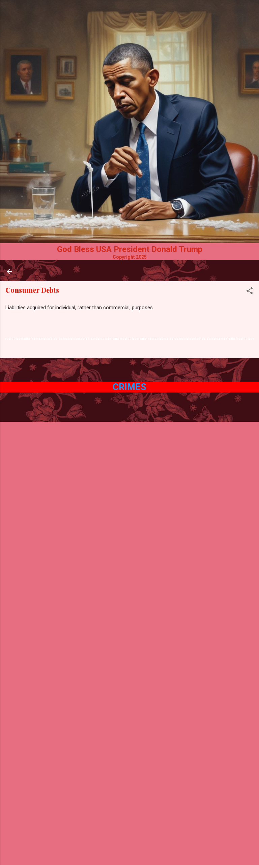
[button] (250, 292)
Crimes (129, 387)
